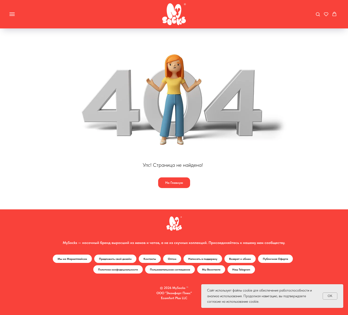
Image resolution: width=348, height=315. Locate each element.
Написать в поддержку (202, 259)
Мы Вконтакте (211, 269)
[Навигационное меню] (12, 14)
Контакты (149, 259)
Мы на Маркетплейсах (72, 259)
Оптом (172, 259)
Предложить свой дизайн (115, 259)
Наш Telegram (241, 269)
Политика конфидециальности (118, 269)
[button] (318, 14)
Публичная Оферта (275, 259)
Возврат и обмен (240, 259)
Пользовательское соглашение (170, 269)
